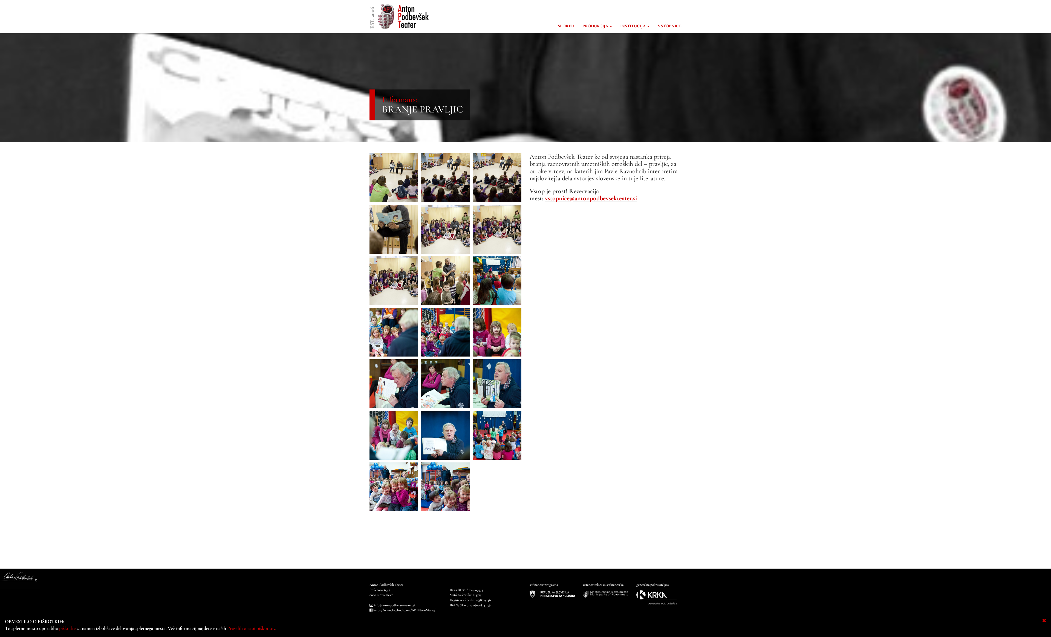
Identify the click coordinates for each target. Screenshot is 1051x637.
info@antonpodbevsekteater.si (394, 605)
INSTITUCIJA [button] (633, 26)
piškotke (67, 628)
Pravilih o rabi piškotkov (251, 628)
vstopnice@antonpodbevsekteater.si (591, 198)
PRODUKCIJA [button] (595, 26)
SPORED (566, 26)
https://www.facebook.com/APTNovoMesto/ (404, 610)
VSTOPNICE (670, 26)
